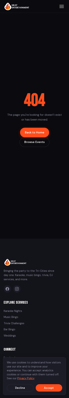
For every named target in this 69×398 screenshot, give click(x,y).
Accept (49, 388)
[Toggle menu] (61, 6)
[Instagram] (17, 289)
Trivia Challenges (14, 323)
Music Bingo (11, 317)
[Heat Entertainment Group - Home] (17, 6)
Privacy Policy (25, 378)
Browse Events (34, 142)
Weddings (10, 335)
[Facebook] (7, 289)
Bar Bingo (9, 329)
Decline (20, 388)
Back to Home (34, 132)
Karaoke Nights (13, 311)
